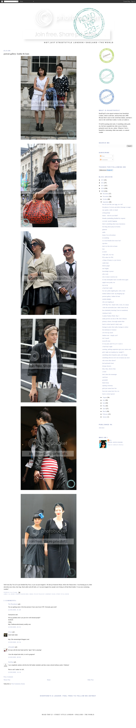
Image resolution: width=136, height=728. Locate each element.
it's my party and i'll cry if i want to (112, 344)
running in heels (106, 313)
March (105, 411)
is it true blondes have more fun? (111, 240)
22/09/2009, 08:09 (14, 657)
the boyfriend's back (108, 363)
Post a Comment (8, 677)
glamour (104, 229)
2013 (102, 180)
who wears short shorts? (109, 360)
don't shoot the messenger (109, 374)
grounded (105, 380)
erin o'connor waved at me (109, 277)
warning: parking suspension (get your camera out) (116, 349)
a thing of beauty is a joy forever (111, 260)
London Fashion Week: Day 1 (110, 316)
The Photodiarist (13, 604)
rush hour (105, 377)
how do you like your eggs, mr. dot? (112, 204)
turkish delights (106, 299)
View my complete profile (115, 444)
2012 (102, 183)
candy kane (105, 263)
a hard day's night (107, 288)
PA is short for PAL (107, 257)
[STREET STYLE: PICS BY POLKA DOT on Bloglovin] (106, 170)
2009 (102, 191)
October (105, 199)
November (106, 196)
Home (48, 680)
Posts (103, 156)
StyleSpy (10, 662)
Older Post (90, 680)
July (104, 400)
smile (103, 232)
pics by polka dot (39, 594)
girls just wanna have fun (109, 388)
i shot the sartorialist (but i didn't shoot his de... (115, 307)
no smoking (105, 238)
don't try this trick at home (109, 246)
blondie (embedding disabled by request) (113, 218)
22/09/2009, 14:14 (14, 672)
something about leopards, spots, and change (114, 355)
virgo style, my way (108, 254)
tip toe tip (105, 285)
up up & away (106, 341)
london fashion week (22, 594)
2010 (102, 188)
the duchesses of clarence (109, 330)
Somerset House (50, 594)
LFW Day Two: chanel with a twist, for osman (115, 305)
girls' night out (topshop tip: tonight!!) (113, 352)
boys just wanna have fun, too (110, 391)
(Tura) (10, 632)
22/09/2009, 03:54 (14, 642)
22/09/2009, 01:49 (14, 610)
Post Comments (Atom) (18, 684)
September (106, 202)
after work (105, 274)
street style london (62, 594)
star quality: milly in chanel (110, 210)
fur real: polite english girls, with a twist (113, 291)
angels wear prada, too (108, 282)
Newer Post (7, 680)
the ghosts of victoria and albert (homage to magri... (117, 207)
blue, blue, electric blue (109, 369)
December (106, 193)
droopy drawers (106, 366)
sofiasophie (11, 647)
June (104, 403)
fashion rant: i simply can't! (110, 335)
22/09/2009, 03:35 (14, 627)
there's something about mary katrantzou (113, 224)
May (104, 406)
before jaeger (106, 265)
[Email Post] (18, 592)
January (105, 417)
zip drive (104, 243)
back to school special (108, 394)
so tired (104, 252)
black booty (105, 383)
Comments (104, 159)
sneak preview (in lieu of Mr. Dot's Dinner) (114, 318)
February (105, 414)
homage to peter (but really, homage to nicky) (115, 327)
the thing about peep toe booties (111, 226)
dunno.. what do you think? (110, 215)
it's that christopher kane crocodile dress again (115, 279)
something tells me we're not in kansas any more (116, 357)
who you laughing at (108, 302)
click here (101, 428)
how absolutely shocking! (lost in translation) (115, 310)
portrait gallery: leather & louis (16, 54)
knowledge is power (108, 271)
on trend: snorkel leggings (109, 221)
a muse (104, 371)
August (105, 397)
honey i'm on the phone (109, 235)
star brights (105, 268)
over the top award (107, 332)
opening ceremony (107, 385)
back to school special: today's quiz (112, 324)
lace (103, 249)
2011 (102, 185)
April (104, 408)
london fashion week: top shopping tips (113, 293)
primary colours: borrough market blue (113, 321)
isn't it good (105, 338)
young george (106, 213)
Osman (31, 594)
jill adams (11, 594)
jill (111, 440)
